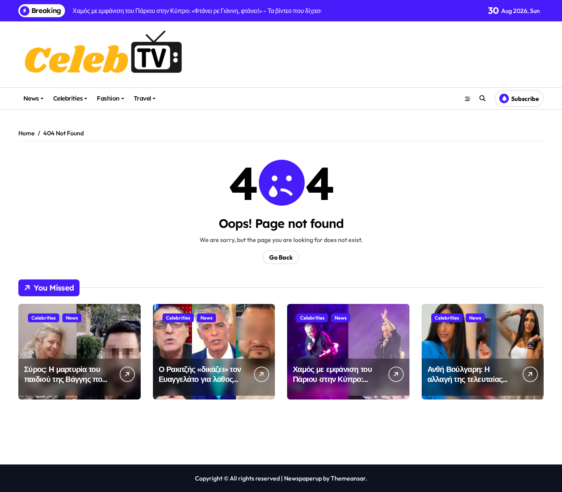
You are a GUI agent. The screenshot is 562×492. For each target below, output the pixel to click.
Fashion (108, 98)
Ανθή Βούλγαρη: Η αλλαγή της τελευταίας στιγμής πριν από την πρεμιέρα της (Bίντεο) (465, 384)
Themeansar (348, 478)
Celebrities (68, 98)
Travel (142, 98)
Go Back (281, 257)
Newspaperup (303, 478)
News (31, 98)
